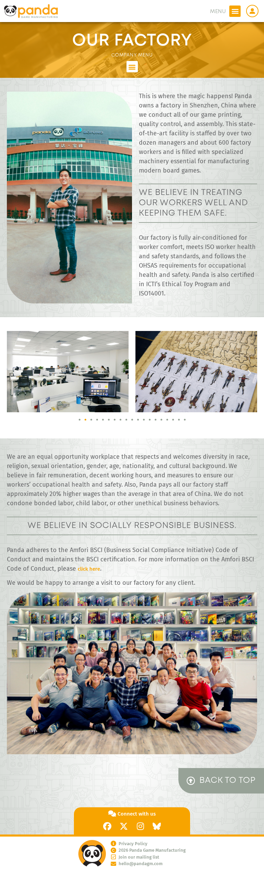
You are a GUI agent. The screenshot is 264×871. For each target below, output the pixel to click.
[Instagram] (140, 826)
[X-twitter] (124, 826)
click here (89, 569)
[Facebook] (107, 826)
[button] (235, 11)
